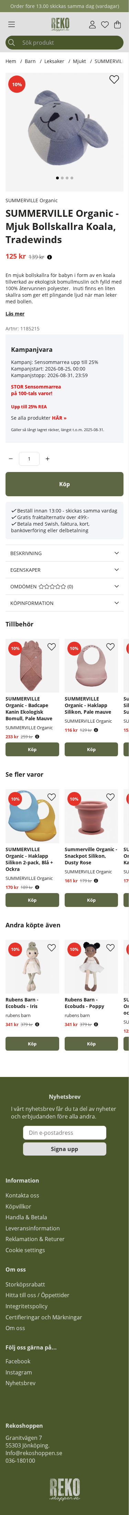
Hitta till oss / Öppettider (37, 1295)
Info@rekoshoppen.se (34, 1453)
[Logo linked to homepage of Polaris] (60, 25)
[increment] (47, 459)
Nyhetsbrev (20, 1383)
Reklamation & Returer (35, 1239)
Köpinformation (32, 603)
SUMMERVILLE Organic (32, 200)
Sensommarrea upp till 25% (66, 362)
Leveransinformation (33, 1228)
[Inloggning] (92, 24)
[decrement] (10, 459)
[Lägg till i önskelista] (115, 79)
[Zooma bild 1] (64, 132)
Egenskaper (25, 570)
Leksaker (54, 61)
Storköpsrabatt (25, 1284)
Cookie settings (25, 1250)
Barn (30, 61)
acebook (19, 1361)
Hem (11, 61)
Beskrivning (26, 553)
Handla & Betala (26, 1217)
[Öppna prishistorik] (49, 257)
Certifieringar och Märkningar (44, 1317)
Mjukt (80, 61)
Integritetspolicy (26, 1306)
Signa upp (64, 1149)
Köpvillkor (18, 1206)
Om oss (15, 1328)
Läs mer (15, 313)
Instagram (19, 1372)
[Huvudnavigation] (12, 24)
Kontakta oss (22, 1195)
